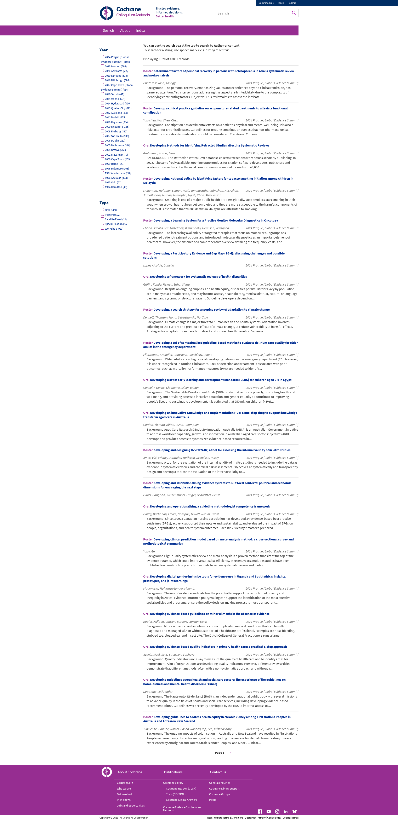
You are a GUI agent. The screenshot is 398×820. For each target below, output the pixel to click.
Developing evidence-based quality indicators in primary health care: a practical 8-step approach (218, 646)
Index (281, 2)
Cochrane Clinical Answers (181, 800)
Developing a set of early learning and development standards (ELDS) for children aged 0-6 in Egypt (220, 380)
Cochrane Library (173, 783)
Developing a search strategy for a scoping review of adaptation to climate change (211, 309)
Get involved (124, 794)
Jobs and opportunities (130, 805)
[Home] (107, 13)
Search (108, 30)
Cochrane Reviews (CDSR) (181, 788)
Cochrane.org (265, 2)
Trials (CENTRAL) (175, 794)
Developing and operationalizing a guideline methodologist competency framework (210, 506)
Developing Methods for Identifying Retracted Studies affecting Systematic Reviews (209, 145)
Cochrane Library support (224, 788)
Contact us (218, 772)
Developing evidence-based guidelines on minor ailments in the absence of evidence (209, 614)
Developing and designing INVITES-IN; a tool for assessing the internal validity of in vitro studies (221, 450)
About (125, 30)
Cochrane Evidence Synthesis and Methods (183, 808)
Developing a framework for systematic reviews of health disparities (198, 276)
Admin (292, 2)
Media (212, 800)
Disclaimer (250, 817)
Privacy (262, 817)
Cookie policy (274, 817)
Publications (173, 772)
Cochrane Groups (219, 794)
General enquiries (219, 783)
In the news (124, 800)
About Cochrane (130, 772)
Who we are (124, 788)
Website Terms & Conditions (228, 817)
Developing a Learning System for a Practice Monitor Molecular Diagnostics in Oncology (215, 220)
